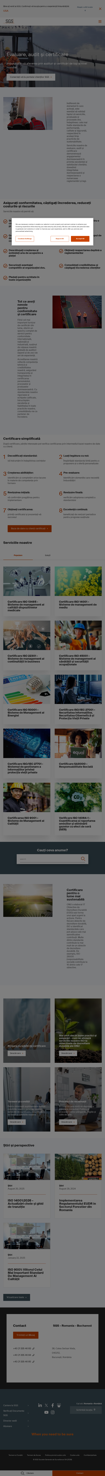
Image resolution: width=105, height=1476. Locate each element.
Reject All (60, 239)
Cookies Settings (25, 239)
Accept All (80, 239)
